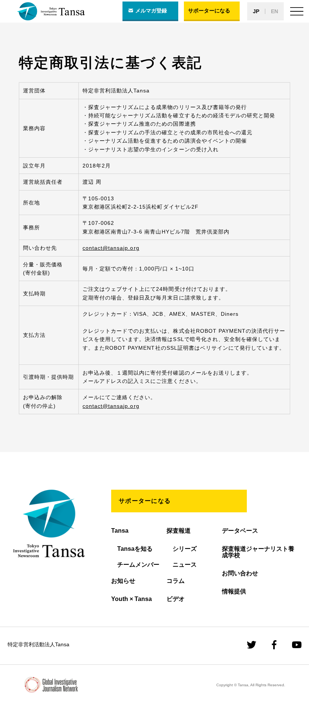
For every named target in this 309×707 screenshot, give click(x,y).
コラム (176, 581)
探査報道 (179, 530)
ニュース (185, 564)
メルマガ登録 (151, 11)
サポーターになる (209, 11)
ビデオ (176, 599)
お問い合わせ (240, 573)
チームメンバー (138, 564)
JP (256, 11)
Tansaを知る (135, 549)
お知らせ (123, 581)
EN (274, 11)
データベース (240, 530)
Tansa (119, 530)
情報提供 (234, 591)
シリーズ (185, 549)
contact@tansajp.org (111, 248)
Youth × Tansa (131, 599)
